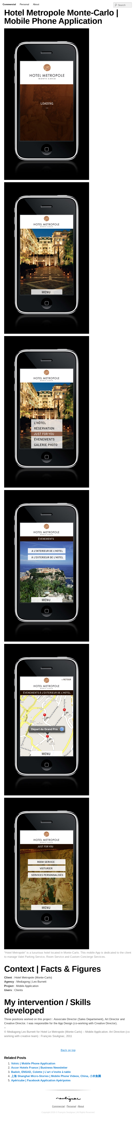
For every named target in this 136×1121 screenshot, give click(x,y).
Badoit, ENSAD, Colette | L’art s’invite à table (41, 1072)
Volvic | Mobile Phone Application (33, 1063)
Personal (24, 4)
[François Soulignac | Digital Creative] (68, 0)
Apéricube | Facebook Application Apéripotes (40, 1080)
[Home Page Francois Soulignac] (68, 1103)
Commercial (9, 4)
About (36, 4)
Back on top (68, 1050)
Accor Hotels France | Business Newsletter (39, 1067)
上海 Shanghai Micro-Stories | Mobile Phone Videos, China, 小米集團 (56, 1076)
